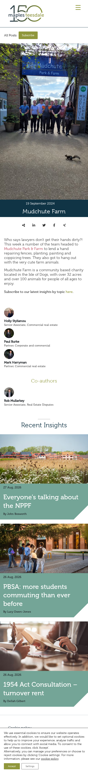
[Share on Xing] (64, 225)
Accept (12, 766)
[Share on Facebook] (54, 225)
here (69, 292)
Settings (30, 766)
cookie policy (50, 758)
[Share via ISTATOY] (23, 225)
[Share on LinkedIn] (34, 225)
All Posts (10, 35)
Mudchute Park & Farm (23, 249)
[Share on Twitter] (44, 225)
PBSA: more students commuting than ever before (36, 595)
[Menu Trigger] (78, 7)
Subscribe (28, 35)
